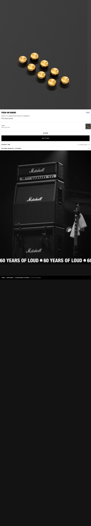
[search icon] (78, 8)
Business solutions (56, 3)
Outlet (82, 3)
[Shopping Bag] (83, 8)
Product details (8, 118)
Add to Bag (45, 138)
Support (73, 8)
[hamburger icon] (86, 8)
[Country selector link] (86, 3)
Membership (66, 3)
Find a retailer (74, 3)
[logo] (7, 7)
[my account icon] (80, 8)
